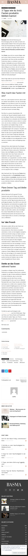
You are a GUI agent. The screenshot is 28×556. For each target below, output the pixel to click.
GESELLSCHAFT (8, 5)
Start (2, 5)
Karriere (4, 362)
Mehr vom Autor (6, 406)
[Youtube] (22, 490)
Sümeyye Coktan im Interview (17, 499)
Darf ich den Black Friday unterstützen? (13, 438)
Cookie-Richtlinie (8, 550)
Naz (2, 466)
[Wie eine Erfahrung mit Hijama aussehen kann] (5, 508)
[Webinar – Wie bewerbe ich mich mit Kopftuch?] (5, 411)
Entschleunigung (18, 358)
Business (12, 358)
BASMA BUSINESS (16, 5)
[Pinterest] (14, 490)
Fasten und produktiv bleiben (13, 360)
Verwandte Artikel (7, 404)
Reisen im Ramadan (6, 351)
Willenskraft (22, 362)
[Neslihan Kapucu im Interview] (5, 515)
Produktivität (9, 362)
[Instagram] (10, 490)
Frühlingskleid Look (6, 380)
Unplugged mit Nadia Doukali (18, 416)
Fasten (3, 360)
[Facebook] (5, 490)
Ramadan (16, 362)
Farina (2, 440)
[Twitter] (18, 490)
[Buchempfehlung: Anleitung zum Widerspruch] (5, 425)
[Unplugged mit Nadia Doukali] (5, 418)
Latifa (4, 18)
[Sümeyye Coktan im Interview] (4, 501)
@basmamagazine (6, 313)
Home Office (7, 320)
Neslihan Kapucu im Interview (17, 513)
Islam (21, 360)
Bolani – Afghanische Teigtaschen (21, 380)
